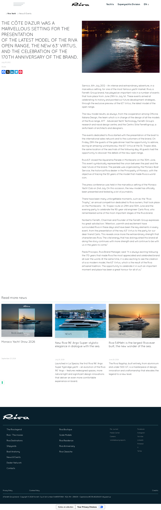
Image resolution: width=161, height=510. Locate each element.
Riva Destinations (15, 441)
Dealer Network (14, 463)
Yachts (110, 4)
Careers (113, 436)
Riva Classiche (65, 452)
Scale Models (65, 435)
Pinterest (140, 444)
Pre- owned (114, 429)
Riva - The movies (15, 435)
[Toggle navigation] (19, 4)
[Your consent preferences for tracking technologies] (2, 382)
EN (145, 4)
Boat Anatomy (13, 452)
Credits (155, 490)
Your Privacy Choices (87, 507)
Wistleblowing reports (117, 440)
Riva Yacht (12, 14)
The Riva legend (14, 430)
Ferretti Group (9, 497)
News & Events (25, 14)
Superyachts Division (129, 4)
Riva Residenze (66, 441)
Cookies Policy (34, 490)
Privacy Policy (7, 490)
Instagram (141, 433)
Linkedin (140, 440)
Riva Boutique (65, 430)
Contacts (11, 468)
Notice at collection (65, 507)
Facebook (140, 429)
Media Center (115, 433)
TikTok (139, 451)
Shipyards (11, 446)
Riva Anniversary (67, 446)
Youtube (140, 436)
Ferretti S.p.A (38, 497)
